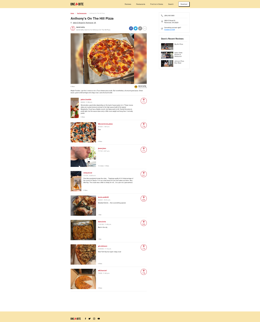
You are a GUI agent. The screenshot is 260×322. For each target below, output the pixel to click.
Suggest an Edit (169, 29)
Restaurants (140, 4)
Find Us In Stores (156, 4)
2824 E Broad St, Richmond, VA (84, 22)
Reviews (128, 4)
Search (170, 4)
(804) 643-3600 (169, 15)
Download (184, 4)
